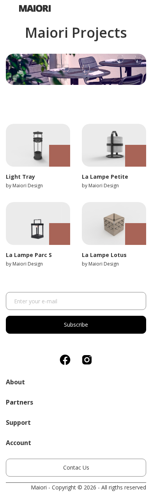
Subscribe (76, 324)
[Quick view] (59, 156)
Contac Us (76, 467)
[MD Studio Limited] (32, 7)
